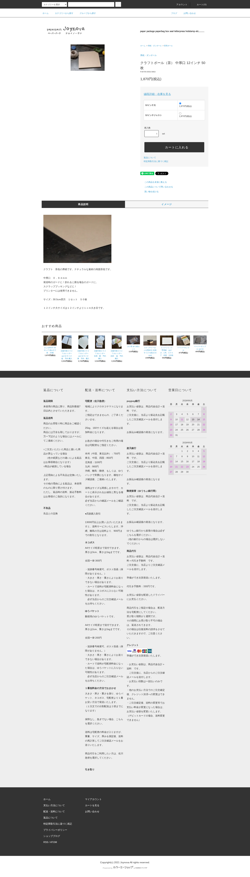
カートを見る (92, 805)
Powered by (108, 868)
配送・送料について (54, 811)
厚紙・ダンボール (155, 46)
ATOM (53, 842)
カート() (202, 4)
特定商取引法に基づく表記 (156, 161)
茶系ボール (168, 46)
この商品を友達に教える (155, 182)
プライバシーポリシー (55, 829)
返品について (150, 157)
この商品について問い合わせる (158, 187)
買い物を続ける (151, 191)
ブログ (174, 13)
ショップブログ (51, 836)
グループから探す (88, 13)
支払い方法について (54, 805)
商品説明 (83, 204)
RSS (45, 842)
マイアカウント (93, 799)
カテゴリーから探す (64, 13)
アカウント (182, 4)
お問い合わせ (190, 13)
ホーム (46, 13)
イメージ (166, 204)
